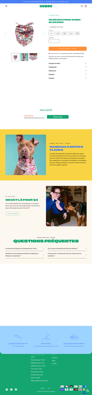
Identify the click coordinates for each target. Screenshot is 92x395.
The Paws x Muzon (54, 15)
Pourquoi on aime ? (54, 63)
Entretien (52, 74)
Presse (54, 364)
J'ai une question (12, 213)
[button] (81, 6)
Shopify (53, 391)
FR (48, 388)
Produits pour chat (37, 375)
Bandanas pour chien (38, 360)
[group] (46, 1)
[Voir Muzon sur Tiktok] (11, 389)
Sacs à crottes (35, 378)
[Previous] (5, 33)
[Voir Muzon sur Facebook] (16, 389)
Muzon (42, 391)
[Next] (43, 33)
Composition (53, 67)
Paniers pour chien (37, 372)
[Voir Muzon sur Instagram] (6, 389)
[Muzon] (46, 6)
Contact (54, 358)
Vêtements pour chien (38, 366)
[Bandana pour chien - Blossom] (15, 57)
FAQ (53, 355)
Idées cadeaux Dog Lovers (39, 381)
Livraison (51, 78)
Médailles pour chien (37, 363)
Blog (53, 361)
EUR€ (42, 388)
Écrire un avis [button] (57, 117)
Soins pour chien (36, 369)
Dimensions (52, 71)
